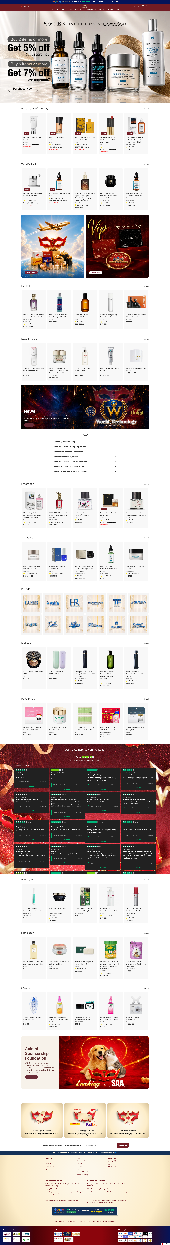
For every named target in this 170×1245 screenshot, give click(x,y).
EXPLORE (29, 425)
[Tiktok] (115, 1166)
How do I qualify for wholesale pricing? (69, 466)
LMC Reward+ (50, 1172)
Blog (47, 1169)
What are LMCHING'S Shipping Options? (70, 447)
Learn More (31, 272)
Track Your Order (82, 1161)
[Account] (139, 6)
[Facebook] (109, 1166)
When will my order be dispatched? (68, 452)
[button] (166, 1244)
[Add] (44, 114)
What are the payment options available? (71, 462)
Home (47, 1161)
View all (146, 109)
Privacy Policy (71, 1221)
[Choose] (70, 114)
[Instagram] (112, 1166)
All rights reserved (109, 1221)
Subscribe (123, 1145)
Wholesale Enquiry (82, 1175)
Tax (78, 1169)
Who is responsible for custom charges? (70, 471)
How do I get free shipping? (65, 442)
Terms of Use (59, 1221)
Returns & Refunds (82, 1172)
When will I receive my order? (66, 457)
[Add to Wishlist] (44, 118)
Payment (80, 1166)
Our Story (49, 1163)
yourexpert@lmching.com (116, 1161)
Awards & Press (50, 1166)
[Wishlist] (143, 6)
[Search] (134, 6)
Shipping (79, 1163)
